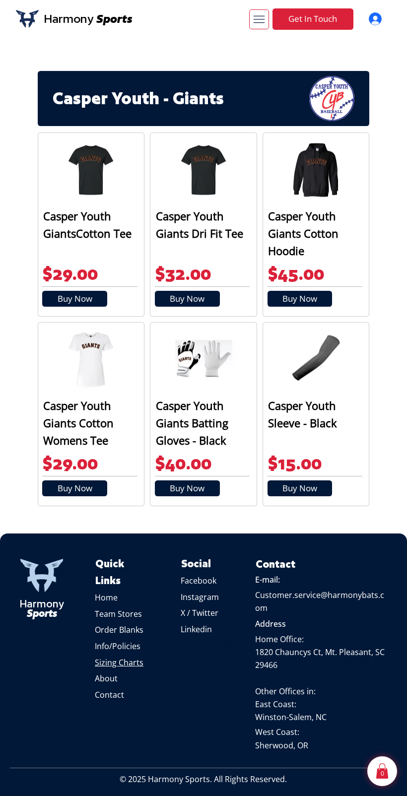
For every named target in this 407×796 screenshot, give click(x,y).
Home (106, 597)
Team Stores (118, 613)
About (107, 678)
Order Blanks (119, 629)
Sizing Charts (119, 662)
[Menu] (259, 19)
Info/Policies (118, 646)
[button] (382, 771)
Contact (109, 694)
